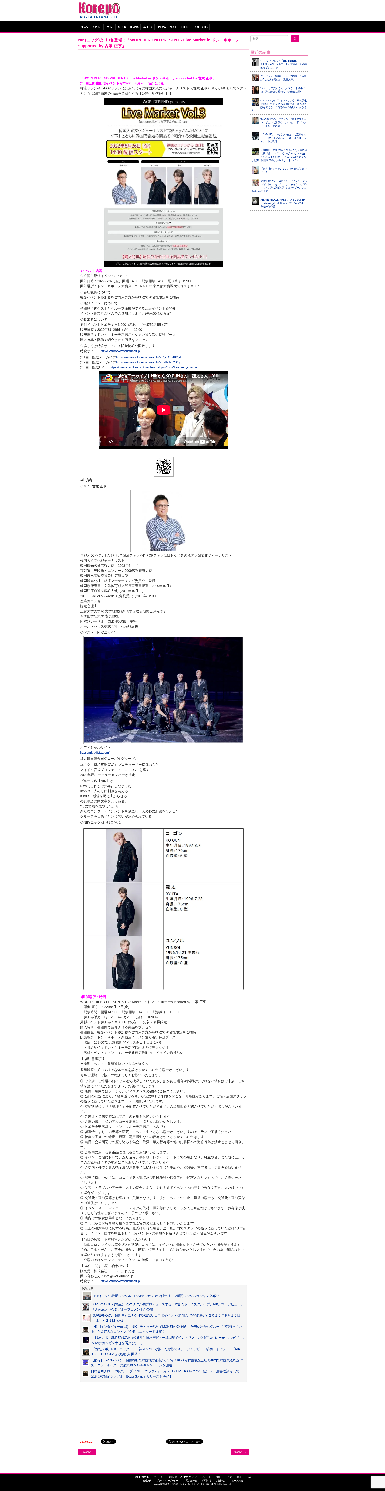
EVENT (109, 27)
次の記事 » (240, 1452)
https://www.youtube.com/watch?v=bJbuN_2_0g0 (148, 362)
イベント (206, 1477)
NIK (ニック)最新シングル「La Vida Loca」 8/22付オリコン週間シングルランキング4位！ (157, 1296)
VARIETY (147, 27)
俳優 (218, 1477)
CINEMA (161, 27)
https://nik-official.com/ (94, 752)
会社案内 (147, 1480)
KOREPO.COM (142, 1477)
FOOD (184, 27)
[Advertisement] (221, 11)
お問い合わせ (190, 1480)
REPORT (96, 27)
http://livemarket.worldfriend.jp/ (120, 351)
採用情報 (206, 1480)
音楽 (248, 1477)
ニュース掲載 (236, 1480)
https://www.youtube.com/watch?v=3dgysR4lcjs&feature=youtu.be (153, 367)
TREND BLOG (199, 27)
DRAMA (134, 27)
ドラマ (228, 1477)
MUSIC (173, 27)
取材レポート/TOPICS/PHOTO (182, 1477)
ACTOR (122, 27)
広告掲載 (220, 1480)
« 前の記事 (87, 1452)
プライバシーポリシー (167, 1480)
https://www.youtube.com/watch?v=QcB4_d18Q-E (149, 357)
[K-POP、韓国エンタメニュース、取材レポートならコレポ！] (99, 6)
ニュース (158, 1477)
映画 (239, 1477)
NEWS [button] (84, 27)
